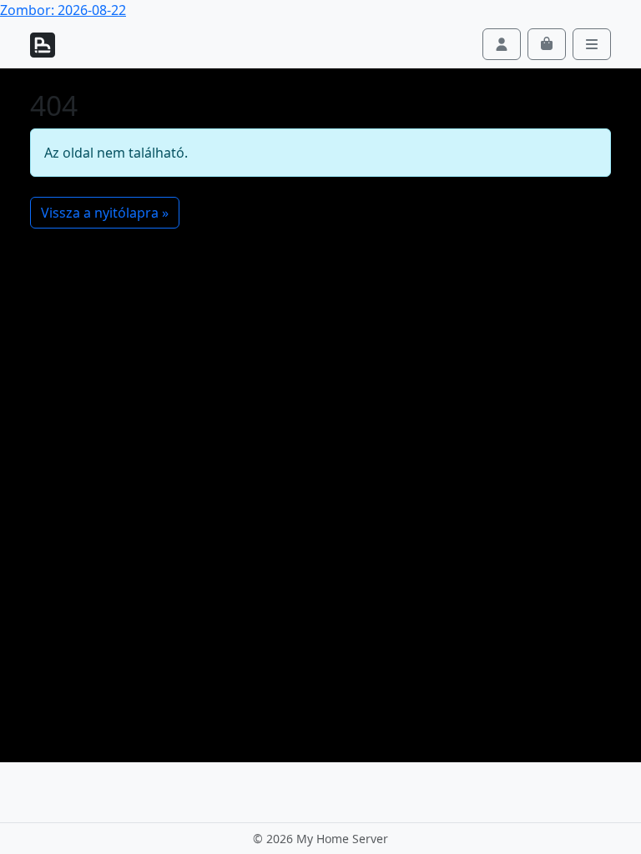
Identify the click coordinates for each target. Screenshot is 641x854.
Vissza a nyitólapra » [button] (105, 212)
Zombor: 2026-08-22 (63, 10)
